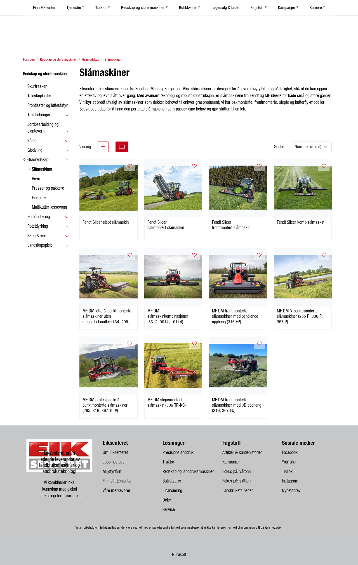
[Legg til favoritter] (129, 166)
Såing (31, 140)
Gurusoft (179, 554)
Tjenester (74, 8)
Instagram (290, 481)
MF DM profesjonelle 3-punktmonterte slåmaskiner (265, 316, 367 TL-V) (105, 405)
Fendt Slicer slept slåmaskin (106, 222)
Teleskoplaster (39, 96)
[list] (103, 147)
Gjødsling (34, 150)
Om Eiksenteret (115, 452)
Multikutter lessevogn (49, 207)
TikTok (287, 471)
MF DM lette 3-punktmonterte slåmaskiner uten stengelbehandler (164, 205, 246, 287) (107, 316)
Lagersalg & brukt (225, 8)
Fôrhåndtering (38, 217)
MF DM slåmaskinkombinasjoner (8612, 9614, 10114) (167, 316)
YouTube (289, 462)
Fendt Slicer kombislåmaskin (300, 222)
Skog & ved (36, 236)
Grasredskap (37, 159)
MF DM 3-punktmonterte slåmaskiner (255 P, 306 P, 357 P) (300, 316)
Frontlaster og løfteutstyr (47, 105)
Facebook (290, 452)
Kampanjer (286, 8)
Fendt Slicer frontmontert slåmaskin (231, 225)
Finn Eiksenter (44, 8)
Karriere (316, 8)
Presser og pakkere (48, 188)
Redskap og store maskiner (142, 8)
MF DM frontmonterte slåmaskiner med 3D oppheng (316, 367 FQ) (236, 405)
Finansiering (172, 490)
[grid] (122, 147)
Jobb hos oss (113, 462)
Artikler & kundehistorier (242, 452)
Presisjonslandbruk (178, 452)
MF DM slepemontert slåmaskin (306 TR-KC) (166, 403)
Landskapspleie (40, 245)
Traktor (101, 8)
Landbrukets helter (237, 490)
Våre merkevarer (116, 490)
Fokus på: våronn (236, 471)
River (36, 178)
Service (168, 509)
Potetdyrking (37, 226)
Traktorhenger (38, 115)
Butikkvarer (188, 8)
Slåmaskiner (42, 169)
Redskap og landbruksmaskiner (188, 471)
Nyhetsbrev (291, 490)
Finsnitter (39, 198)
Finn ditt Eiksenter (117, 481)
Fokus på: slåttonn (237, 481)
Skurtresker (37, 86)
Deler (166, 500)
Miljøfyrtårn (112, 471)
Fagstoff (257, 8)
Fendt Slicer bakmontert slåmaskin (165, 225)
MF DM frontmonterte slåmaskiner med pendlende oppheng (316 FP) (235, 316)
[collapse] (66, 105)
